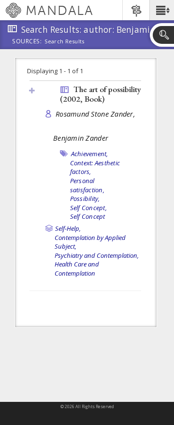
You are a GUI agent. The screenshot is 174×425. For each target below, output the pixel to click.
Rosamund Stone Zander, (95, 114)
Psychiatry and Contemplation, (97, 255)
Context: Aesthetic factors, (95, 167)
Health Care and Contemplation (77, 269)
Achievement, (89, 153)
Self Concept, (88, 207)
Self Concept (87, 216)
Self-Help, (68, 228)
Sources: (27, 42)
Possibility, (85, 198)
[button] (161, 10)
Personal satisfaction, (87, 185)
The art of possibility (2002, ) (100, 94)
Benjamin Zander (80, 138)
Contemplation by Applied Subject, (90, 242)
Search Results (64, 41)
